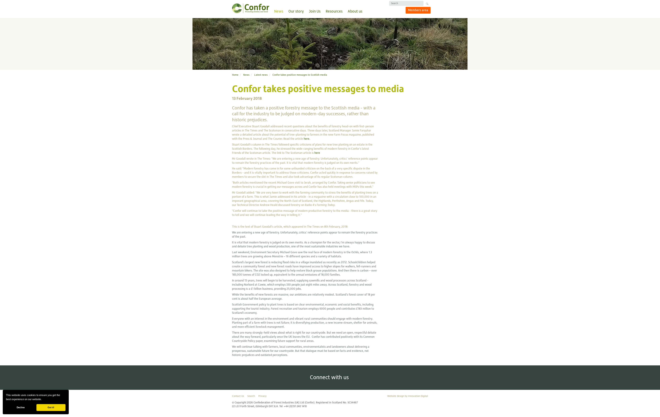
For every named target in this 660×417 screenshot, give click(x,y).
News (278, 11)
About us (355, 11)
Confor (250, 8)
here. (307, 138)
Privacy (262, 395)
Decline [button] (21, 407)
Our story (296, 11)
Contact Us (238, 395)
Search (251, 395)
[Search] (427, 4)
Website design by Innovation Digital (407, 395)
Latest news (261, 74)
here (317, 152)
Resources (334, 11)
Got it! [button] (51, 407)
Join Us (315, 11)
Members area (418, 10)
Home (235, 74)
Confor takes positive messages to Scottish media (299, 74)
